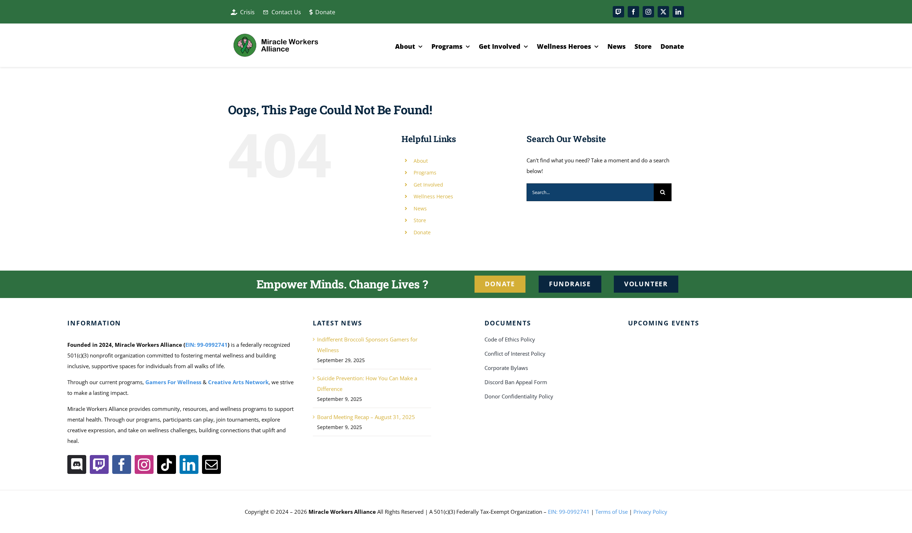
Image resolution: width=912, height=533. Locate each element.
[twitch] (618, 11)
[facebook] (633, 11)
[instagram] (648, 11)
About (421, 160)
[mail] (211, 464)
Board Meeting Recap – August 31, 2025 (366, 416)
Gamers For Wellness (173, 382)
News (420, 208)
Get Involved (428, 184)
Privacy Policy (650, 511)
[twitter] (663, 11)
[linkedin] (678, 11)
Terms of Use (611, 511)
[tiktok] (166, 464)
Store (420, 220)
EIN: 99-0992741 (206, 344)
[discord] (76, 464)
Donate (422, 232)
